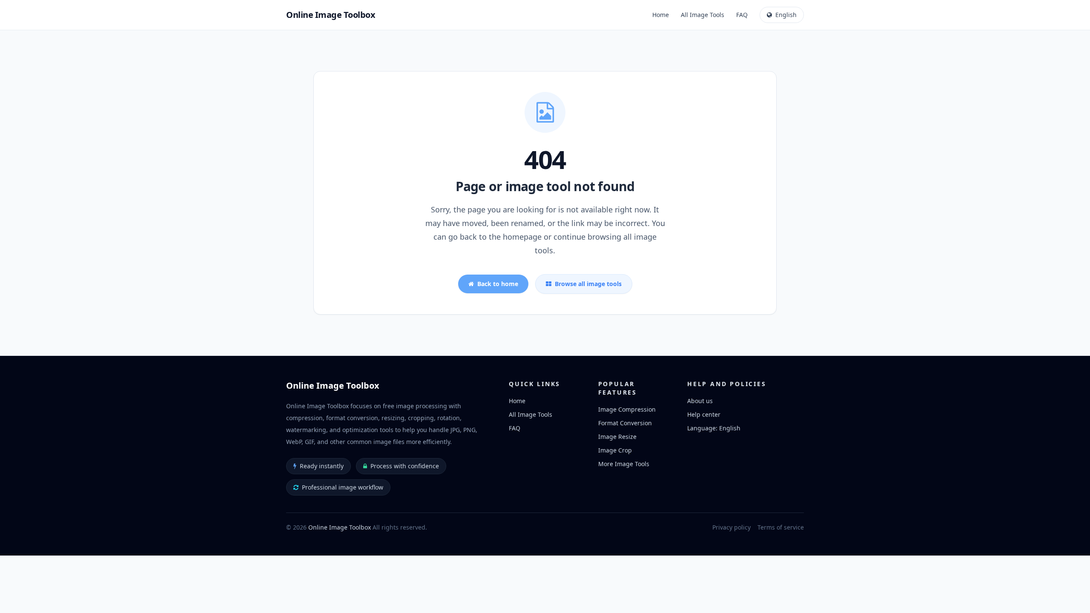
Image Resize (617, 437)
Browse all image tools (588, 284)
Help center (703, 414)
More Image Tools (623, 464)
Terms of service (780, 527)
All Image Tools (702, 15)
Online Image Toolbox (339, 527)
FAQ (742, 15)
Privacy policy (731, 527)
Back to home (497, 284)
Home (660, 15)
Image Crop (615, 450)
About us (700, 401)
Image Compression (627, 409)
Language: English (713, 428)
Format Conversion (625, 423)
